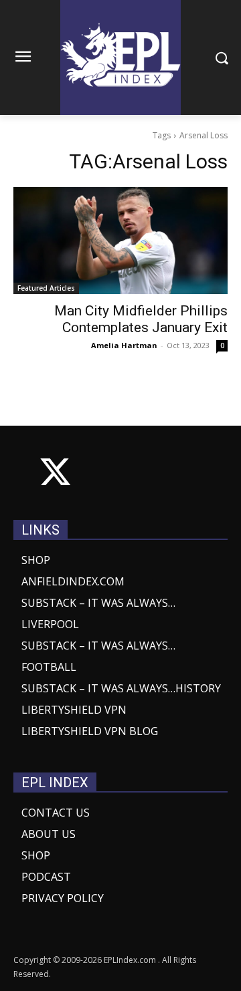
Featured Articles (46, 288)
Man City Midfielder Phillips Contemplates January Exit (141, 319)
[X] (55, 475)
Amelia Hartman (124, 345)
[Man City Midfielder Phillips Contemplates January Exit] (120, 240)
